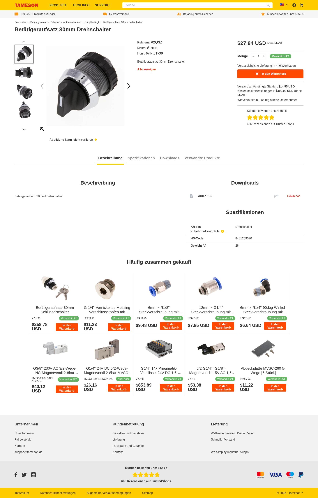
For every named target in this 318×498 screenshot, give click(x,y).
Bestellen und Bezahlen (128, 433)
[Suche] (269, 5)
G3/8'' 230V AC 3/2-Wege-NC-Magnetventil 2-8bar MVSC (55, 372)
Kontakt (118, 452)
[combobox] (197, 5)
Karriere (20, 445)
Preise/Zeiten (246, 433)
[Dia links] (128, 86)
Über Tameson (24, 433)
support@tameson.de (29, 452)
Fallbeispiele (23, 439)
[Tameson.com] (26, 5)
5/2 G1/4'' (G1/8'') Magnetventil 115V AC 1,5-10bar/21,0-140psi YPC (211, 372)
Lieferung (119, 439)
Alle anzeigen (146, 69)
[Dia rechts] (42, 86)
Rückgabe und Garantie (128, 445)
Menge (242, 56)
